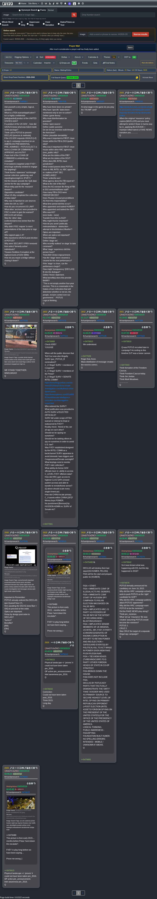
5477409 (24, 321)
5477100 (139, 321)
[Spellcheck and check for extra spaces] (36, 92)
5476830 (139, 541)
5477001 (64, 336)
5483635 (139, 102)
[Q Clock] (42, 3)
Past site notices (147, 63)
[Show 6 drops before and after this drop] (15, 92)
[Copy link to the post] (31, 92)
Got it (130, 47)
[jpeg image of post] (20, 92)
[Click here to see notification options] (65, 3)
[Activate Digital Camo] (22, 92)
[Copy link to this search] (137, 77)
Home (23, 3)
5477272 (62, 321)
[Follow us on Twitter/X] (74, 3)
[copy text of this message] (29, 92)
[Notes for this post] (25, 92)
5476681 (102, 557)
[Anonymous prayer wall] (53, 3)
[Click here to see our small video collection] (57, 3)
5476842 (100, 541)
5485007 (24, 102)
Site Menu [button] (33, 3)
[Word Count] (13, 92)
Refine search (9, 30)
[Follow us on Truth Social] (69, 3)
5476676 (141, 557)
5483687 (100, 102)
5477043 (141, 336)
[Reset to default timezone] (24, 63)
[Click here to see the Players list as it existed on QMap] (50, 3)
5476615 (67, 560)
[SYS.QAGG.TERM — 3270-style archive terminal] (61, 3)
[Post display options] (10, 92)
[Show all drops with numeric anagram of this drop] (18, 92)
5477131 (100, 321)
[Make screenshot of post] (27, 92)
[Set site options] (79, 3)
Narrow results (140, 34)
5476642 (64, 654)
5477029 (102, 336)
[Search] (74, 15)
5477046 (24, 541)
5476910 (62, 541)
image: (83, 34)
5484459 (62, 102)
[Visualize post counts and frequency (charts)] (46, 3)
